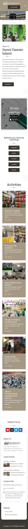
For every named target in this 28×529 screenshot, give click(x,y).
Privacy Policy (9, 511)
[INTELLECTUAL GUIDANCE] (7, 474)
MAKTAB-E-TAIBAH (12, 211)
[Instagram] (12, 430)
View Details (8, 220)
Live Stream (14, 7)
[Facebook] (20, 430)
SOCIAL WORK (10, 357)
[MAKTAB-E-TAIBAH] (7, 465)
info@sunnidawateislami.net (13, 485)
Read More (8, 84)
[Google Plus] (12, 502)
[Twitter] (16, 430)
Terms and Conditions (11, 514)
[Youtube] (8, 430)
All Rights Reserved (19, 526)
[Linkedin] (9, 502)
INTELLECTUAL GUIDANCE (12, 470)
